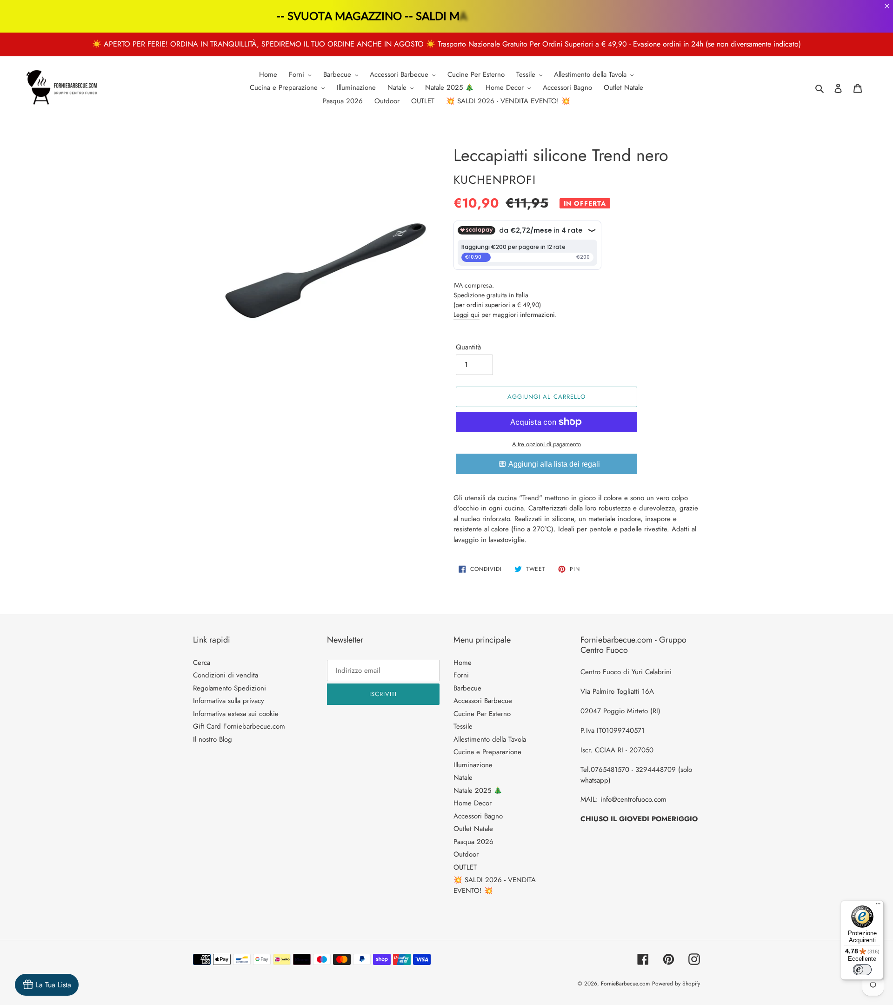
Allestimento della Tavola (489, 739)
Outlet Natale (473, 829)
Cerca (201, 662)
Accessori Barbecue (482, 701)
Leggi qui (466, 314)
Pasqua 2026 (473, 842)
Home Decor (472, 803)
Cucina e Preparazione (487, 752)
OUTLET (465, 867)
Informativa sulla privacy (228, 701)
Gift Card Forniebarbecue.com (239, 726)
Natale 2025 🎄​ (477, 790)
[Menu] (878, 905)
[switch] (862, 969)
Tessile (463, 726)
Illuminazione (473, 765)
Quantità (468, 347)
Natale (463, 777)
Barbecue (467, 688)
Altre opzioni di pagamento (546, 444)
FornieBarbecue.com (625, 983)
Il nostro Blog (212, 739)
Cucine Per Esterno (482, 714)
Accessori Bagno (478, 816)
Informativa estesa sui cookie (236, 714)
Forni (461, 675)
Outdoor (466, 854)
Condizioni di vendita (225, 675)
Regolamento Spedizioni (229, 688)
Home (462, 662)
